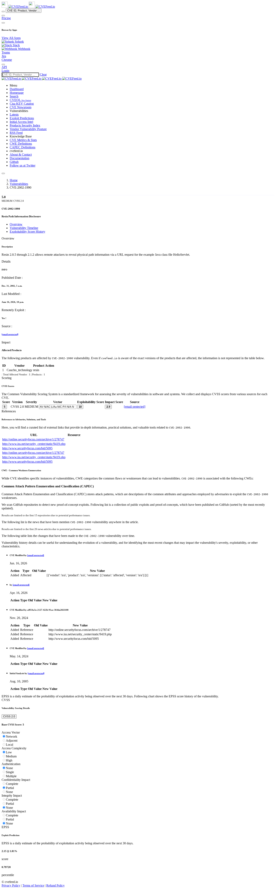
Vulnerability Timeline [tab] (24, 228)
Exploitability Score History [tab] (27, 231)
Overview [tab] (16, 224)
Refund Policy (55, 885)
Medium (11, 756)
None (9, 768)
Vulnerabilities (19, 184)
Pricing (6, 18)
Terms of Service (33, 885)
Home (14, 180)
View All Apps (11, 38)
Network (11, 736)
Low (9, 752)
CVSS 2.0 (9, 716)
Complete (12, 784)
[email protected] (10, 334)
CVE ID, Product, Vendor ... (23, 10)
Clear (43, 74)
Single (10, 772)
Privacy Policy (11, 885)
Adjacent (11, 740)
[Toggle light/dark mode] (3, 64)
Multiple (11, 776)
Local (9, 744)
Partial (10, 788)
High (9, 760)
